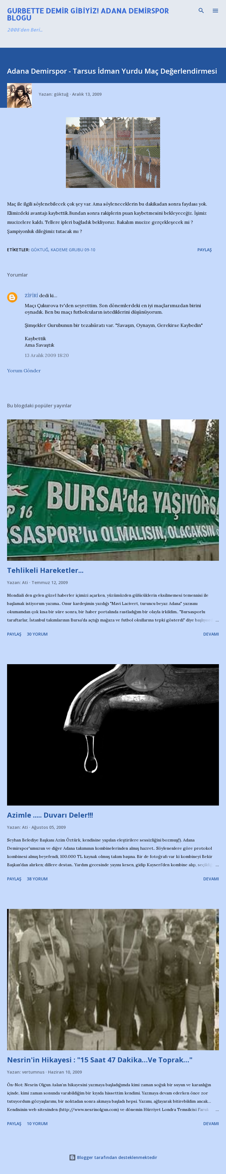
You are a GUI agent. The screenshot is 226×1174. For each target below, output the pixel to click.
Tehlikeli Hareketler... (45, 570)
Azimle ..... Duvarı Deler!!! (50, 815)
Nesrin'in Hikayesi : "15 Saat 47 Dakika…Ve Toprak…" (99, 1059)
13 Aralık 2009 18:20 (47, 355)
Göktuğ (39, 249)
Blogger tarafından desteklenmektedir (116, 1157)
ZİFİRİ (31, 295)
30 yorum (37, 634)
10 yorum (37, 1123)
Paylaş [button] (204, 249)
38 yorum (37, 879)
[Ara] (201, 10)
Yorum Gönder (24, 370)
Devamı (211, 634)
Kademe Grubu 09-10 (73, 249)
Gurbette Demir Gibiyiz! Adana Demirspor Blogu (88, 14)
